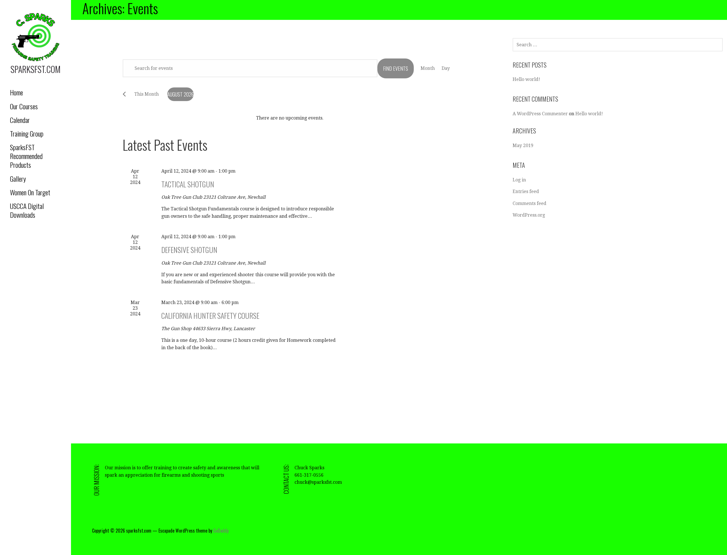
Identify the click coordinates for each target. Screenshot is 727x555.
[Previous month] (124, 94)
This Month (146, 94)
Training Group (26, 133)
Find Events (395, 68)
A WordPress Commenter (540, 113)
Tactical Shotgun (187, 184)
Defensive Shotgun (189, 249)
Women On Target (30, 192)
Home (16, 92)
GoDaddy (221, 530)
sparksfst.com (35, 69)
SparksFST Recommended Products (26, 156)
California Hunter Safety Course (210, 315)
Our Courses (24, 106)
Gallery (18, 178)
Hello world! (526, 79)
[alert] (290, 118)
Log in (519, 180)
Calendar (20, 120)
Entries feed (526, 191)
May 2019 (523, 145)
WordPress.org (529, 215)
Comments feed (529, 203)
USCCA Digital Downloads (27, 210)
